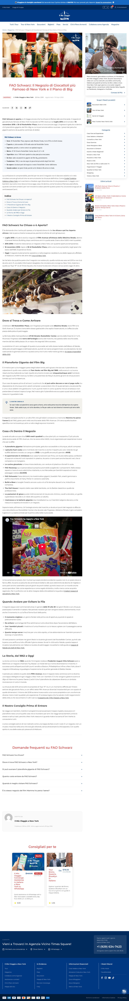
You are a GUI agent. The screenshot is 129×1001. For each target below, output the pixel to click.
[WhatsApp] (21, 108)
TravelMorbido (106, 972)
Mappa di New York (43, 979)
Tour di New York (28, 24)
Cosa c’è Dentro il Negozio (16, 207)
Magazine (115, 24)
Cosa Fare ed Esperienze (95, 133)
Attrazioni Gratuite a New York (79, 972)
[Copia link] (30, 108)
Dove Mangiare (74, 983)
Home (4, 30)
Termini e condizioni (92, 997)
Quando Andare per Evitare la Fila (18, 210)
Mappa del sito (10, 987)
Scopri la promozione (104, 2)
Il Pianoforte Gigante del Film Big (18, 205)
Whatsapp (55, 949)
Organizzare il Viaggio (94, 167)
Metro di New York (75, 987)
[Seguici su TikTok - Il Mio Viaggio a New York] (113, 978)
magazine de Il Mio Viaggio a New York (53, 698)
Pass (58, 24)
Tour (6, 968)
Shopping (7, 97)
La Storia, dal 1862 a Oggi (15, 213)
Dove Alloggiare (74, 979)
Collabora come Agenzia (99, 24)
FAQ (38, 987)
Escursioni (41, 24)
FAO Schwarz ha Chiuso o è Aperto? (19, 199)
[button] (124, 991)
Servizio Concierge (43, 983)
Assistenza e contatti (12, 979)
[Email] (25, 108)
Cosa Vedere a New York (77, 968)
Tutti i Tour (14, 24)
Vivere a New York (93, 176)
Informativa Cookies (108, 997)
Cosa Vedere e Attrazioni (95, 136)
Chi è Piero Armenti (78, 24)
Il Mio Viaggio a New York (24, 97)
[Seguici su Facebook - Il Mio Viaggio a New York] (102, 978)
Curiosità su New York (94, 139)
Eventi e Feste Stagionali (95, 151)
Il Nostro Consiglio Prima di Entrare (19, 215)
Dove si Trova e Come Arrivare (17, 202)
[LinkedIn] (16, 108)
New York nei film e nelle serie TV (98, 163)
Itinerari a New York (93, 154)
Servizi (65, 24)
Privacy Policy (122, 997)
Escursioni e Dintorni (94, 148)
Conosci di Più (116, 93)
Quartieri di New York (94, 170)
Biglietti (51, 24)
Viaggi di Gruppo (18, 7)
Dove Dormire (91, 142)
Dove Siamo (38, 949)
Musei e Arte (91, 160)
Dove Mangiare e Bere (94, 145)
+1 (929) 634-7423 (109, 946)
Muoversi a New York (94, 157)
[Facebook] (12, 108)
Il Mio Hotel (6, 7)
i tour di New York (39, 256)
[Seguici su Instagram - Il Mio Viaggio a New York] (106, 978)
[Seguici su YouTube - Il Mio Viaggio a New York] (109, 978)
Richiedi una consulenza (15, 949)
